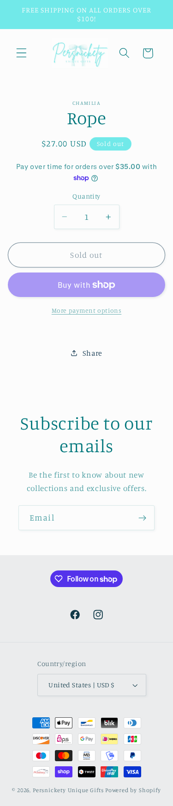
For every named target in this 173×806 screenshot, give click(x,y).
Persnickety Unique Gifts (68, 790)
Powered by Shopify (133, 790)
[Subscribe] (142, 517)
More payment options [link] (87, 310)
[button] (21, 53)
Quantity (86, 196)
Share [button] (92, 353)
